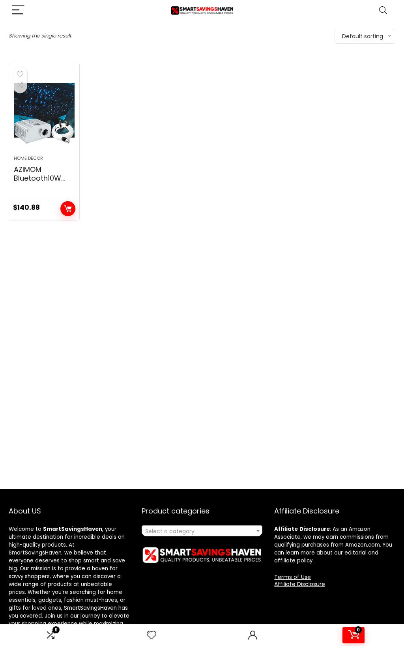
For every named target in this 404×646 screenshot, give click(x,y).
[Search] (383, 10)
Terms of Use (292, 577)
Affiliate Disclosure (299, 584)
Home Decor (28, 158)
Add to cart (67, 208)
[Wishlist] (151, 635)
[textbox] (202, 531)
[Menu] (18, 10)
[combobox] (202, 530)
